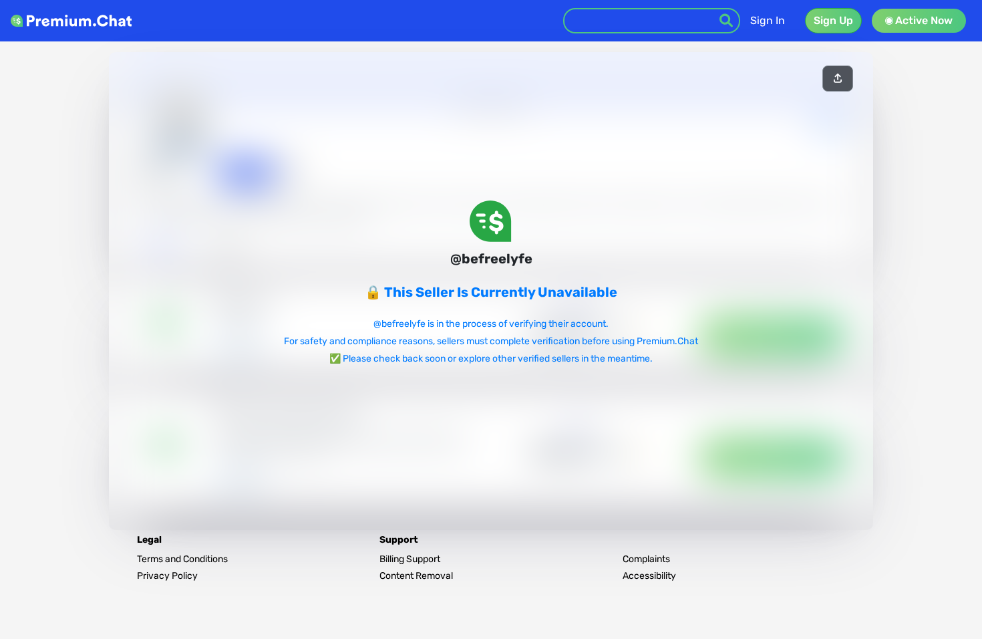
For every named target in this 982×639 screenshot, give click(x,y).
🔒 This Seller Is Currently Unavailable (491, 292)
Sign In (767, 20)
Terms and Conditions (182, 559)
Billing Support (409, 559)
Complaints (646, 559)
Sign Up (833, 20)
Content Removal (416, 576)
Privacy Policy (167, 576)
